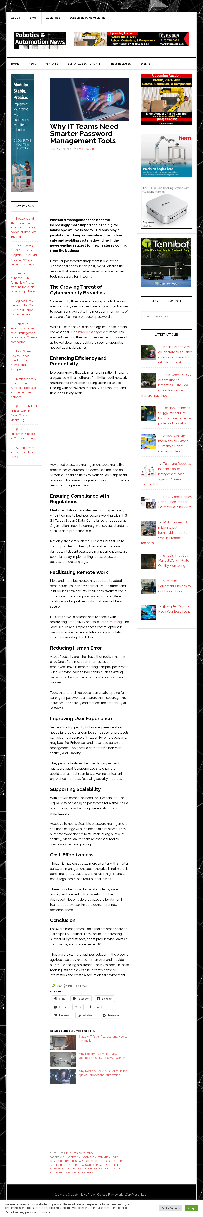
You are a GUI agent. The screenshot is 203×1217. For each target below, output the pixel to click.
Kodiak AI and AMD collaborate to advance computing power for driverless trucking (23, 227)
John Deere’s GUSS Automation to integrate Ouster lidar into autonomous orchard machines (24, 255)
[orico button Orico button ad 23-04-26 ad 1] (166, 227)
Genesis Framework (110, 1194)
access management (80, 1157)
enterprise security (112, 1161)
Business (72, 1153)
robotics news (83, 1172)
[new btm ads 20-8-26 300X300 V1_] (166, 123)
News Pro (86, 1194)
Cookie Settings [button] (171, 1208)
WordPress (132, 1194)
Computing (86, 1153)
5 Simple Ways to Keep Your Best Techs (23, 452)
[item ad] (166, 175)
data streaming (111, 622)
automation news (106, 1157)
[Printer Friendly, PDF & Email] (69, 985)
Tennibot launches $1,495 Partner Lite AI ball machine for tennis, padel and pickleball (24, 282)
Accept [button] (191, 1208)
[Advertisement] (89, 183)
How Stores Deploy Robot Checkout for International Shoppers (21, 360)
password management (96, 1165)
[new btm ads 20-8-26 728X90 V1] (131, 44)
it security (73, 1165)
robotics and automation (86, 1168)
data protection (88, 1161)
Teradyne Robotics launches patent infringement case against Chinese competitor (24, 333)
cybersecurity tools (63, 1161)
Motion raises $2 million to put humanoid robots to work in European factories (24, 388)
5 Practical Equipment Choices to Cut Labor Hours (23, 434)
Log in (145, 1194)
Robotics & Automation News (40, 40)
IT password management (89, 332)
